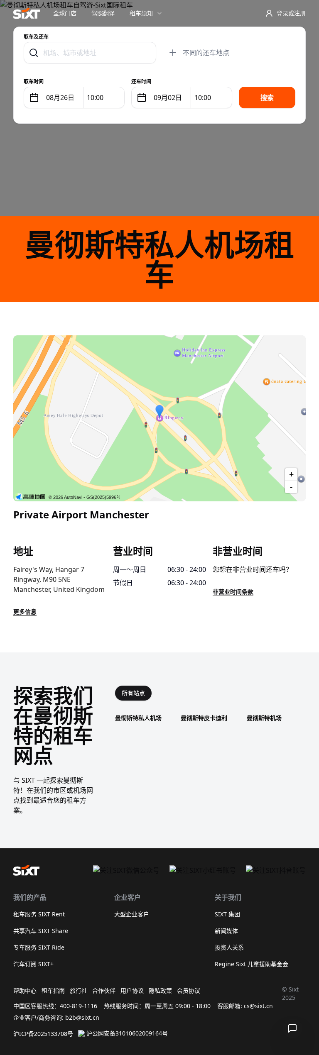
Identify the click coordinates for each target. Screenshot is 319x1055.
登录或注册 (291, 13)
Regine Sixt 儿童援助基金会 (251, 964)
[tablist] (133, 693)
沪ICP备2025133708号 (43, 1034)
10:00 (95, 97)
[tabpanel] (210, 718)
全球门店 (64, 13)
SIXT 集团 (227, 914)
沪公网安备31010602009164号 (127, 1033)
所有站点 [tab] (133, 693)
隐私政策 (160, 990)
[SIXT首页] (26, 13)
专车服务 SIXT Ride (38, 947)
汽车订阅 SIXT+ (33, 964)
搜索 (267, 97)
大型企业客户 (131, 914)
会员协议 (188, 990)
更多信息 (25, 611)
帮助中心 (25, 990)
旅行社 (78, 990)
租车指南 (53, 990)
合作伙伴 (103, 990)
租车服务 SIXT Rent (39, 914)
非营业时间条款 (233, 592)
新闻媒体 (226, 931)
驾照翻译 (103, 13)
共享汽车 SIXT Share (40, 931)
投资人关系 (229, 947)
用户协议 (132, 990)
